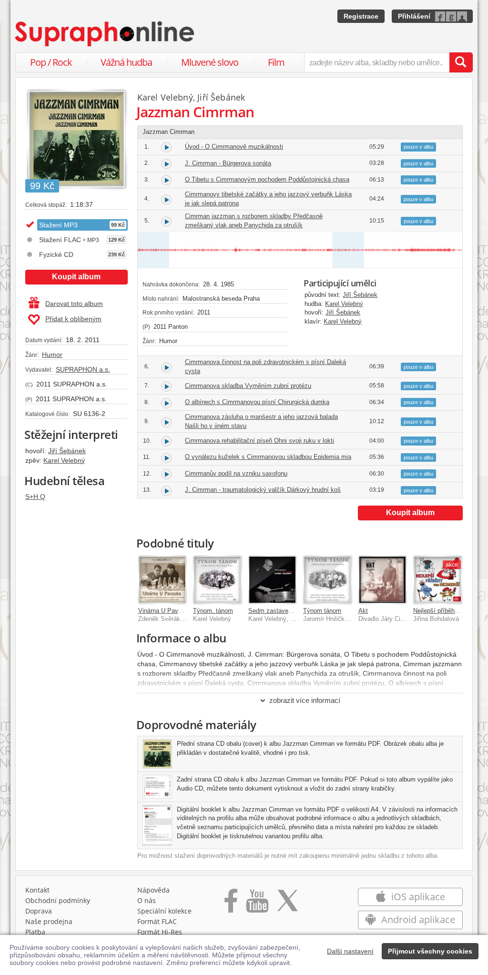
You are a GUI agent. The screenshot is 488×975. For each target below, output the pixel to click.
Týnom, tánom (213, 610)
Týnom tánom (322, 610)
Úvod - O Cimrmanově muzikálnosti (234, 146)
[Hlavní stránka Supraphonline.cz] (105, 34)
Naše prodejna (48, 921)
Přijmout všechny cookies (430, 951)
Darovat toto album (74, 303)
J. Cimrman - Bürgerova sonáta (228, 163)
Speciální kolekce (164, 910)
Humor (52, 354)
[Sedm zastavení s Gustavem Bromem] (272, 580)
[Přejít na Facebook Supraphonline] (231, 904)
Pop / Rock (51, 62)
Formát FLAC (157, 921)
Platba (35, 931)
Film (276, 62)
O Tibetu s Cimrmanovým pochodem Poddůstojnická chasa (267, 179)
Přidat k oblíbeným (73, 319)
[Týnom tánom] (327, 580)
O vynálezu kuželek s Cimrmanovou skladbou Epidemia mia (268, 456)
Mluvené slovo (209, 62)
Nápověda (153, 889)
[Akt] (382, 580)
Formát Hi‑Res (159, 931)
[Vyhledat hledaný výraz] (461, 62)
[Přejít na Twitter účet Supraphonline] (287, 904)
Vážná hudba (126, 62)
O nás (146, 900)
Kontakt (37, 889)
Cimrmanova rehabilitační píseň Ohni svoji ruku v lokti (259, 440)
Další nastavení (350, 951)
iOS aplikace (417, 896)
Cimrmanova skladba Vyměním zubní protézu (248, 385)
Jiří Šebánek (67, 451)
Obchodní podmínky (57, 900)
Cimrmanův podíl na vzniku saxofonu (236, 473)
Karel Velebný (64, 460)
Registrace (361, 16)
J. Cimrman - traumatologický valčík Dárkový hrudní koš (263, 489)
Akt (363, 610)
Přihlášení (414, 16)
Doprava (38, 910)
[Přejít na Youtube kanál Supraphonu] (257, 904)
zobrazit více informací (304, 700)
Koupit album (76, 277)
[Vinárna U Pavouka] (162, 580)
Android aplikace (417, 919)
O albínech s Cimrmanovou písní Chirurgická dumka (257, 402)
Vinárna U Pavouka (165, 610)
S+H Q (35, 496)
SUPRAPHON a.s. (83, 369)
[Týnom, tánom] (217, 580)
